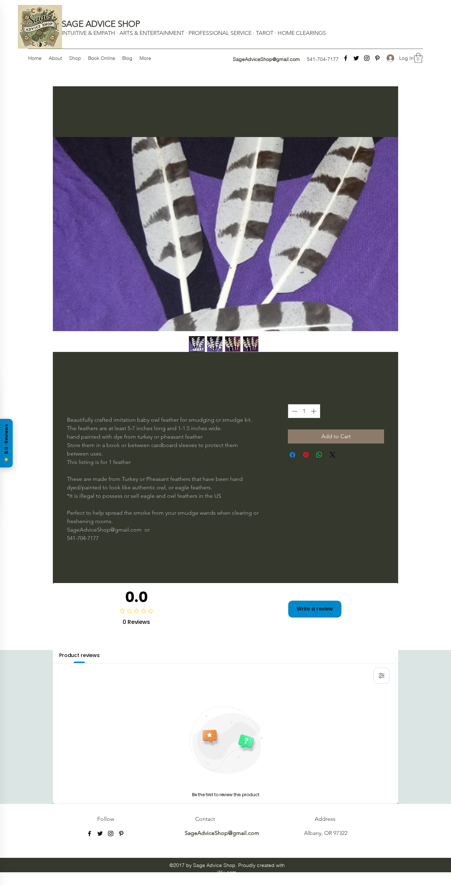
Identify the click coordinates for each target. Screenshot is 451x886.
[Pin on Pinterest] (306, 455)
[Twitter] (356, 58)
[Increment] (314, 411)
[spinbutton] (304, 411)
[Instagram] (366, 58)
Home (75, 111)
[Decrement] (294, 411)
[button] (418, 58)
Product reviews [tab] (79, 655)
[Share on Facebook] (292, 455)
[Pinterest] (377, 58)
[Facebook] (345, 58)
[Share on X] (332, 455)
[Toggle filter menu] (381, 676)
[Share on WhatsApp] (319, 455)
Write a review (315, 608)
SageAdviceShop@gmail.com (266, 59)
